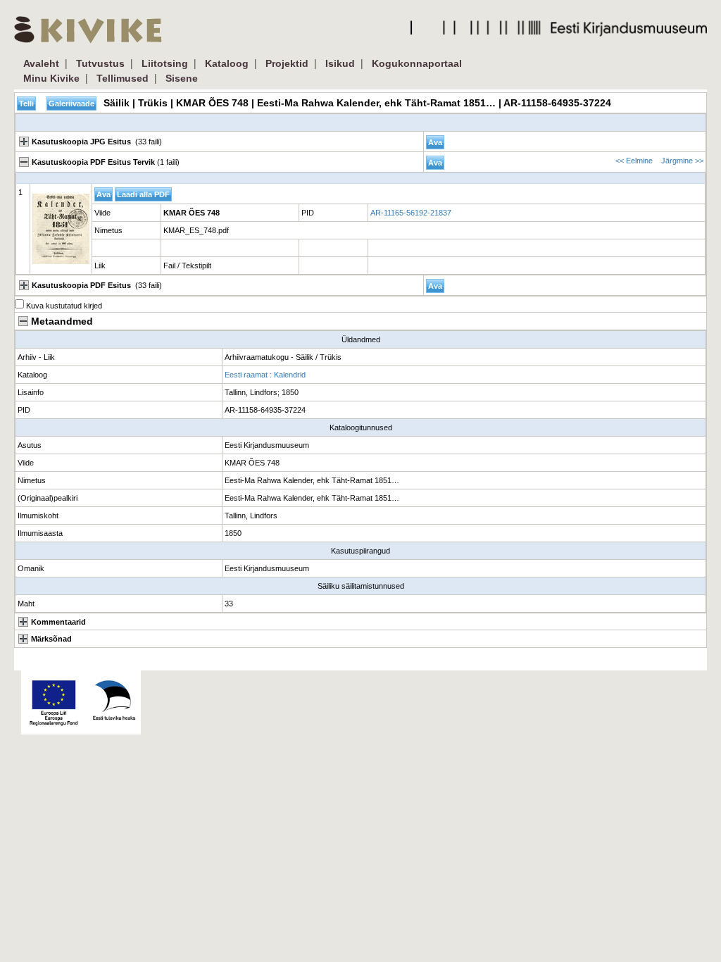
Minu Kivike (51, 78)
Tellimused (122, 78)
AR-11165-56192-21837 (410, 212)
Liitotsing (165, 63)
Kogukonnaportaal (417, 63)
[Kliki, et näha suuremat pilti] (60, 229)
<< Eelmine (634, 160)
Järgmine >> (682, 160)
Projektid (286, 63)
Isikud (340, 63)
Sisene (181, 78)
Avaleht (41, 63)
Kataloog (227, 63)
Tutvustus (100, 63)
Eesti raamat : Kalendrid (265, 374)
